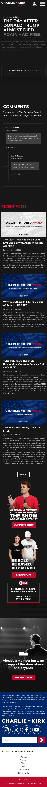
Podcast (24, 760)
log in (16, 70)
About (24, 757)
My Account (23, 770)
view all (24, 474)
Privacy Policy (23, 780)
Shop (23, 763)
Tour (23, 766)
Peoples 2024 (23, 773)
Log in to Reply (10, 147)
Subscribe (8, 70)
